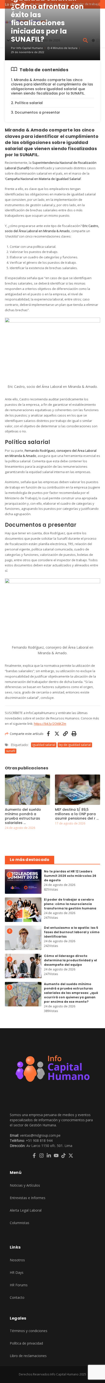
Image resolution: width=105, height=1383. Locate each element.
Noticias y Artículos (25, 1185)
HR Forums (19, 1285)
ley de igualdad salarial (75, 745)
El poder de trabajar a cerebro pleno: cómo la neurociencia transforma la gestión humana (70, 903)
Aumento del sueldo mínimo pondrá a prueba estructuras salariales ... (23, 816)
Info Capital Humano (29, 48)
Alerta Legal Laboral (26, 1210)
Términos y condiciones (28, 1330)
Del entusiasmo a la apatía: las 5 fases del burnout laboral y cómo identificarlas (72, 932)
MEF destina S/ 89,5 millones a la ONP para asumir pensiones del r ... (77, 814)
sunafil (10, 751)
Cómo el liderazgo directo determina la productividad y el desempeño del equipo (70, 960)
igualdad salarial (43, 745)
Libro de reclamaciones (28, 1355)
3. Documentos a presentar (35, 112)
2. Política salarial (27, 102)
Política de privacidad (26, 1343)
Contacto (17, 1297)
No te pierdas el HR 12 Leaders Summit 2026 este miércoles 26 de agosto (70, 875)
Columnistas (19, 1222)
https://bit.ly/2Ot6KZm (50, 723)
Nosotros (17, 1260)
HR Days (16, 1272)
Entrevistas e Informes (27, 1197)
